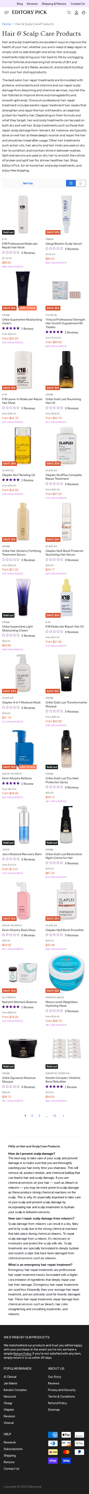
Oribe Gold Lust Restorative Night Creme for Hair (64, 856)
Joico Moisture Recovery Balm (22, 854)
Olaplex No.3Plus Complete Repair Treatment (64, 477)
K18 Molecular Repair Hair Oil (65, 626)
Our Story (54, 1377)
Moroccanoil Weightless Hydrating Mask (62, 1004)
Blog (20, 3)
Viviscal (9, 1423)
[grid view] (71, 183)
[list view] (80, 183)
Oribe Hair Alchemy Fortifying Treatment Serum (21, 552)
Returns (9, 1462)
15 (54, 1116)
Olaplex (9, 1410)
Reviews (32, 3)
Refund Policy (57, 1403)
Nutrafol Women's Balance (19, 1002)
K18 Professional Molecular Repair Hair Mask (20, 245)
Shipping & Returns (54, 3)
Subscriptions (13, 1449)
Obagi (8, 1403)
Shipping (10, 1455)
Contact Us (78, 3)
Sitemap (54, 1410)
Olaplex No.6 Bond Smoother (65, 930)
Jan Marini (10, 1383)
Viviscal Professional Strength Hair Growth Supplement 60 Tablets (65, 323)
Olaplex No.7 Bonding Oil (18, 475)
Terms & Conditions (61, 1396)
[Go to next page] (63, 1116)
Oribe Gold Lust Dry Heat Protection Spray (62, 780)
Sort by (28, 183)
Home (6, 24)
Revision (9, 1416)
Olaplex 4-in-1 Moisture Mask (21, 702)
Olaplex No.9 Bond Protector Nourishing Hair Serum (64, 552)
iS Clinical (10, 1377)
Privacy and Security (62, 1390)
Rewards (10, 1442)
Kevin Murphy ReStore (17, 778)
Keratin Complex (15, 1390)
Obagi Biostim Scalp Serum (64, 244)
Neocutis (10, 1396)
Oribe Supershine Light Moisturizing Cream (17, 628)
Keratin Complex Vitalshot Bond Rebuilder (63, 1079)
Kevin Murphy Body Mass (19, 930)
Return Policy (22, 1354)
